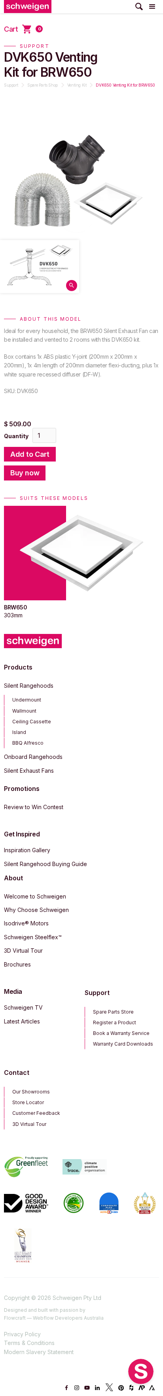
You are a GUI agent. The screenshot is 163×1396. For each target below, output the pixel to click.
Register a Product (114, 1022)
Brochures (17, 964)
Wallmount (24, 711)
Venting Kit (77, 85)
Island (19, 732)
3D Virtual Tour (23, 950)
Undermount (26, 700)
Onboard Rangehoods (33, 756)
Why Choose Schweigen (36, 909)
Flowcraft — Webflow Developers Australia (54, 1318)
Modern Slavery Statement (39, 1352)
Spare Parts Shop (42, 85)
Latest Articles (22, 1021)
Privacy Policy (22, 1334)
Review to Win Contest (33, 807)
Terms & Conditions (29, 1342)
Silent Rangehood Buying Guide (45, 864)
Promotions (22, 789)
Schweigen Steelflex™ (33, 937)
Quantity (16, 436)
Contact (16, 1072)
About (13, 878)
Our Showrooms (31, 1092)
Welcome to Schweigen (35, 896)
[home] (27, 6)
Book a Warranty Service (121, 1033)
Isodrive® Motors (26, 923)
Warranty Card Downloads (123, 1044)
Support (11, 85)
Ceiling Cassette (31, 721)
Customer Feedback (36, 1113)
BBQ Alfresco (28, 743)
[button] (152, 6)
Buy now (24, 473)
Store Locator (28, 1102)
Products (18, 667)
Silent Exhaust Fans (29, 770)
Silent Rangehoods (28, 685)
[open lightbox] (39, 266)
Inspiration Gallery (27, 850)
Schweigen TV (23, 1007)
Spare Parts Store (113, 1012)
